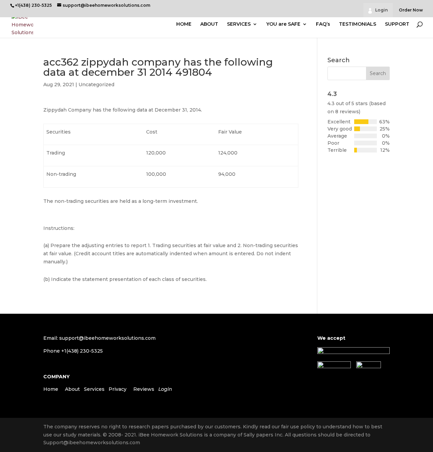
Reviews (143, 389)
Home (50, 389)
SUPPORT (397, 24)
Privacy (118, 389)
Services (94, 389)
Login (381, 10)
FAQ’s (323, 24)
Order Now (411, 10)
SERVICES (239, 24)
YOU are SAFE (283, 24)
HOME (183, 24)
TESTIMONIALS (357, 24)
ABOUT (209, 24)
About (72, 389)
